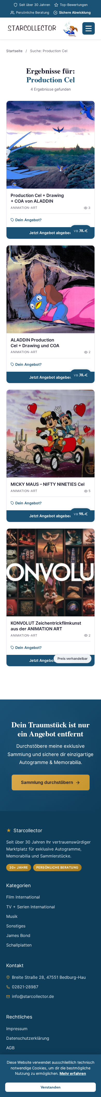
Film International (23, 897)
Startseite (14, 51)
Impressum (16, 1028)
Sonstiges (15, 925)
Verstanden (51, 1087)
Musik (12, 916)
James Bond (18, 935)
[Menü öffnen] (88, 28)
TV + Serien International (30, 906)
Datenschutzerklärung (27, 1038)
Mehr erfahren (73, 1073)
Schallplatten (19, 945)
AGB (10, 1047)
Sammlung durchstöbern (47, 782)
